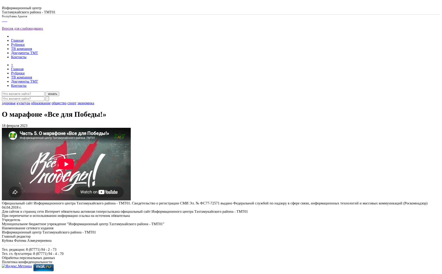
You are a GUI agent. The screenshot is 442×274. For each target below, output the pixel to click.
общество (59, 103)
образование (41, 103)
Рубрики (18, 45)
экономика (85, 103)
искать (52, 94)
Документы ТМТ (24, 53)
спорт (71, 103)
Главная (17, 40)
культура (23, 103)
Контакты (18, 57)
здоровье (9, 103)
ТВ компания (21, 49)
